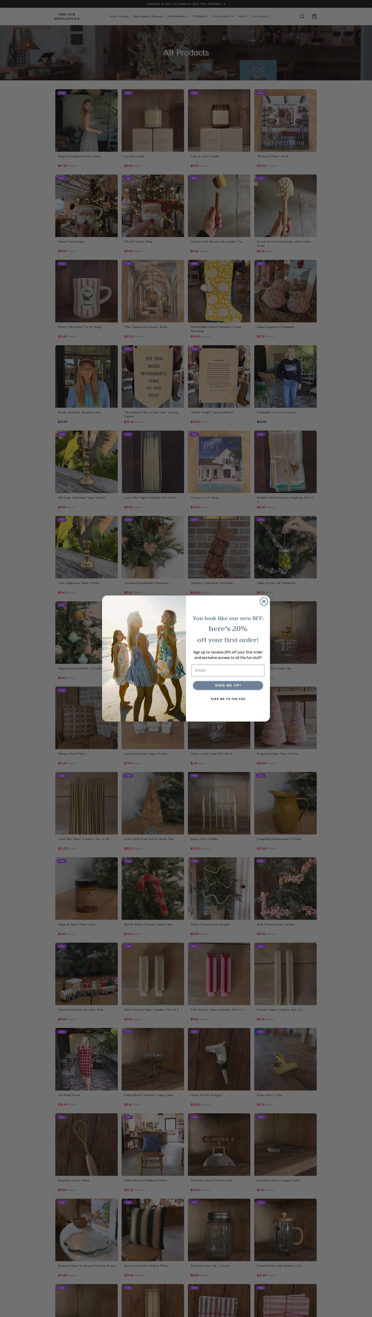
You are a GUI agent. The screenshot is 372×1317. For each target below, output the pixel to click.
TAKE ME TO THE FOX (228, 699)
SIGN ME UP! (228, 685)
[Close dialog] (264, 601)
